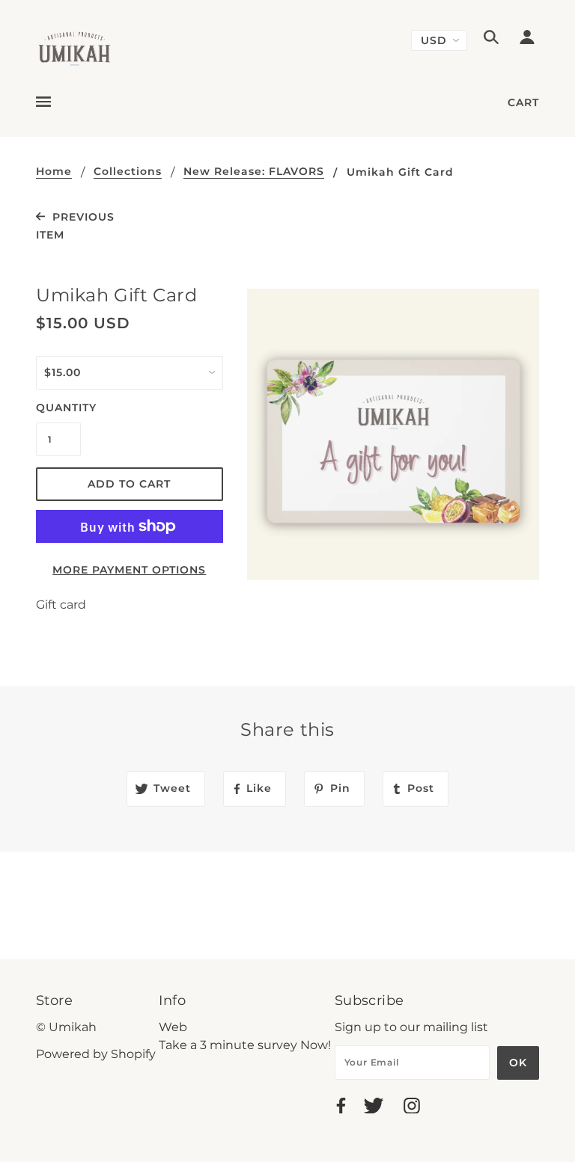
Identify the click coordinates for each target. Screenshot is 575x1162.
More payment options (129, 570)
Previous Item (75, 226)
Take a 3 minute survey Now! (245, 1045)
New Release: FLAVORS (253, 172)
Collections (128, 172)
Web (173, 1027)
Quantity (58, 407)
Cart (523, 102)
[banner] (74, 47)
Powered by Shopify (96, 1054)
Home (54, 172)
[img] (491, 39)
